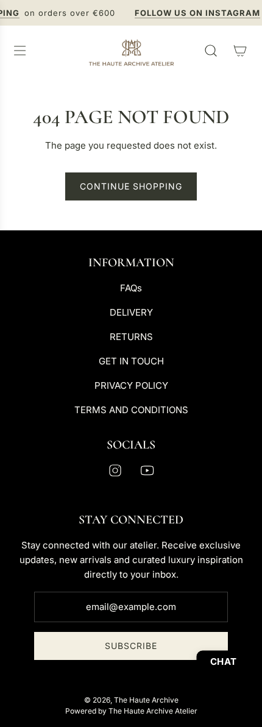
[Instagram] (115, 470)
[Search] (210, 50)
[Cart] (240, 50)
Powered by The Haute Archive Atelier (131, 710)
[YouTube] (146, 470)
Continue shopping (131, 186)
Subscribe (131, 645)
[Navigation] (19, 50)
